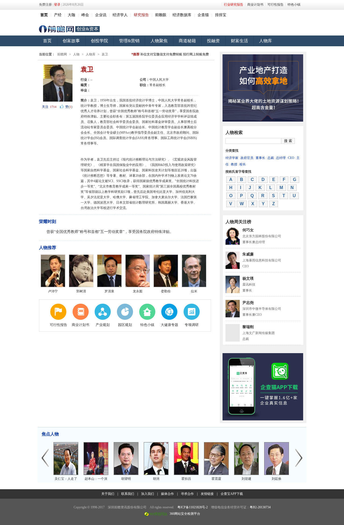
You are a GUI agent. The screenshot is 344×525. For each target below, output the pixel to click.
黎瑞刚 (248, 327)
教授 (234, 164)
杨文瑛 (248, 278)
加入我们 (147, 494)
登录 (57, 4)
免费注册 (45, 4)
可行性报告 (275, 4)
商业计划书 (255, 4)
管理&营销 (129, 40)
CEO (291, 158)
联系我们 (127, 494)
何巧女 (248, 230)
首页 (47, 40)
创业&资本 (87, 28)
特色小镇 (294, 4)
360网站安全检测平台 (185, 514)
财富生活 (239, 40)
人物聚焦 (159, 40)
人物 (76, 54)
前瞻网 (56, 29)
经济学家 (231, 158)
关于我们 (107, 494)
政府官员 (247, 158)
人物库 (265, 40)
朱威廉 (248, 254)
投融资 (213, 40)
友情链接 (207, 494)
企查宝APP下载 (232, 494)
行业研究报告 (233, 4)
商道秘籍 (187, 40)
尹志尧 (248, 303)
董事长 (260, 158)
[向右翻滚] (299, 458)
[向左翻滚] (45, 458)
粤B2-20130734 (260, 507)
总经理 (281, 158)
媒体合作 (167, 494)
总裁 (270, 158)
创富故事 (71, 40)
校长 (242, 164)
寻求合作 (187, 494)
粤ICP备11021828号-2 (192, 507)
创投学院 (99, 40)
